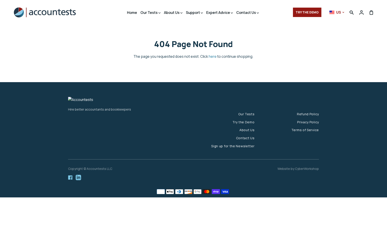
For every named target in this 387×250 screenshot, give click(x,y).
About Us (172, 12)
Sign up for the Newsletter (232, 146)
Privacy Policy (308, 122)
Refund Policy (308, 114)
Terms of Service (305, 130)
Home (132, 12)
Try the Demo (243, 122)
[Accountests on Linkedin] (78, 177)
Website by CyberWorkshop (298, 169)
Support (193, 12)
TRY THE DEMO (307, 12)
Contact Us (246, 12)
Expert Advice (218, 12)
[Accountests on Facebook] (70, 177)
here (213, 56)
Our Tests (149, 12)
